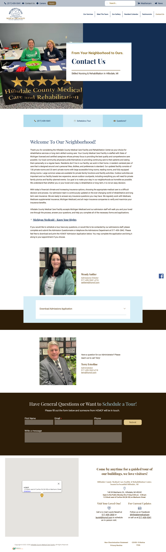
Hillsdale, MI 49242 (133, 492)
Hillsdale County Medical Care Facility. (43, 545)
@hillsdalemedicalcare (139, 515)
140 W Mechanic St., (116, 492)
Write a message (33, 431)
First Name (30, 418)
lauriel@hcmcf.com (104, 517)
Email (57, 418)
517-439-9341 (145, 517)
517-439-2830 (108, 515)
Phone (97, 418)
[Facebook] (161, 276)
